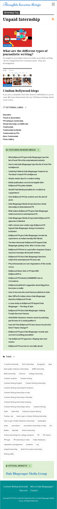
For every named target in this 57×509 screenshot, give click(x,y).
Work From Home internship (31, 449)
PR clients (47, 435)
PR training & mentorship (13, 121)
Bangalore (41, 364)
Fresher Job (8, 416)
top (37, 445)
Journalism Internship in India (34, 426)
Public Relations (39, 440)
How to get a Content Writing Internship (31, 416)
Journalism (15, 426)
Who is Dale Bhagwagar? (42, 486)
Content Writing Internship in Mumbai (18, 397)
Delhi (6, 412)
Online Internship (28, 430)
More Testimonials (10, 136)
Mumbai (15, 430)
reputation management (13, 445)
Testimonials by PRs (11, 133)
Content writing (26, 378)
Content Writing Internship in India (17, 393)
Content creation (10, 378)
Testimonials (8, 127)
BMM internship (38, 369)
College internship (36, 374)
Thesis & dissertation (11, 118)
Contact (34, 490)
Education (7, 115)
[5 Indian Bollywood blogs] (17, 77)
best (50, 364)
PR (38, 435)
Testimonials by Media (12, 130)
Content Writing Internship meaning (17, 402)
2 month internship (11, 364)
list (51, 426)
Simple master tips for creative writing (24, 178)
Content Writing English (13, 383)
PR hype (7, 440)
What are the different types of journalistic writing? (25, 52)
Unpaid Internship (10, 449)
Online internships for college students (19, 435)
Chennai (22, 374)
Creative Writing (39, 407)
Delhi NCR (15, 412)
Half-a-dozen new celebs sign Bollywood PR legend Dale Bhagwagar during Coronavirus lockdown (26, 228)
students (29, 445)
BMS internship (9, 374)
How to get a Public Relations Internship (19, 421)
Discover (7, 45)
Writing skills (9, 454)
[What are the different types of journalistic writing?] (17, 37)
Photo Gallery (8, 139)
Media (6, 430)
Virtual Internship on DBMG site (15, 124)
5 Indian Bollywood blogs (21, 91)
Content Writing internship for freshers (18, 388)
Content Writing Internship (35, 383)
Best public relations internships (16, 369)
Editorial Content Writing (31, 412)
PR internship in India (22, 440)
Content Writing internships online (17, 407)
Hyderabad (42, 421)
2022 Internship (28, 364)
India (6, 426)
